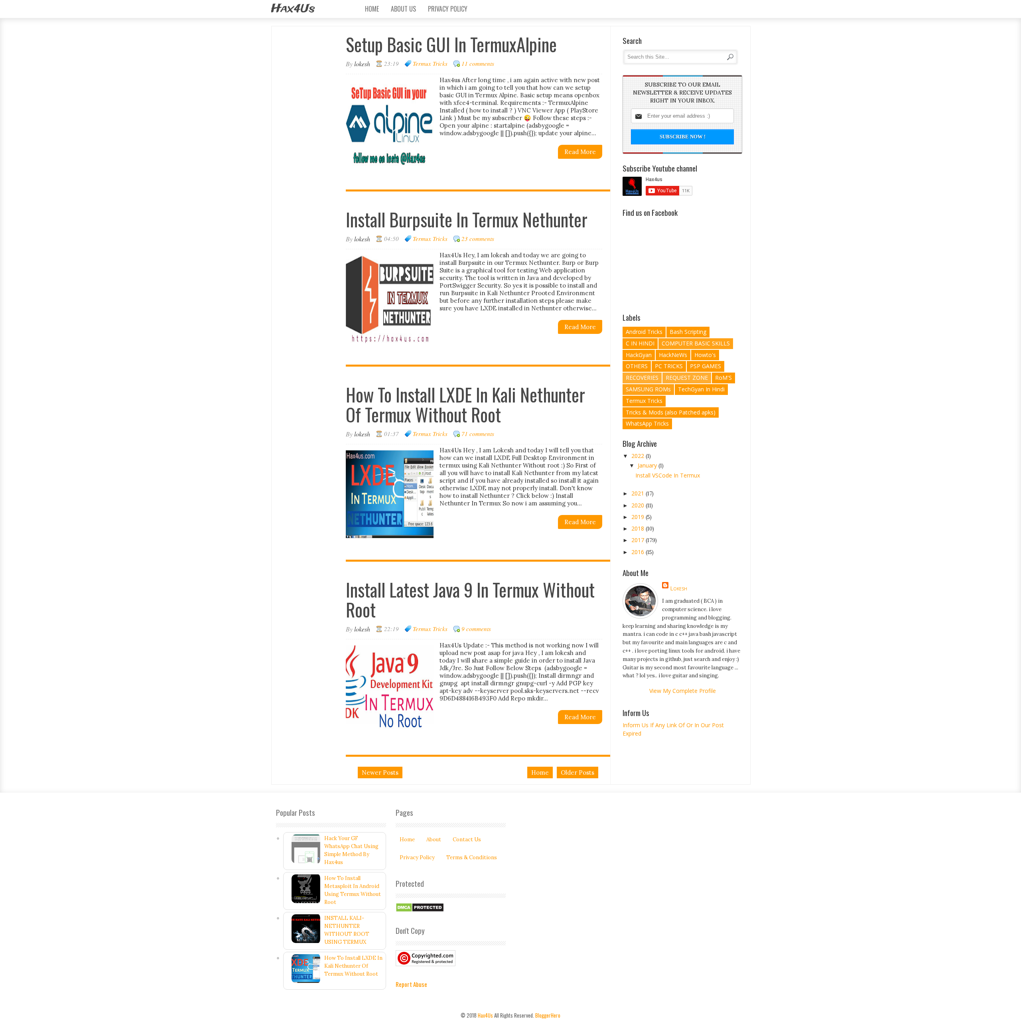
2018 (638, 528)
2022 (638, 456)
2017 (638, 540)
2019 (638, 517)
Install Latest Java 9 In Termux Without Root (470, 599)
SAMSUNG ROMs (648, 389)
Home (372, 9)
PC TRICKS (669, 366)
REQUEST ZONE (687, 377)
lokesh (678, 588)
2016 (638, 552)
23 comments (477, 239)
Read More (580, 152)
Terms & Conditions (471, 857)
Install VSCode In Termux (667, 475)
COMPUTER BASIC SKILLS (696, 343)
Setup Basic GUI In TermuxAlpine (451, 44)
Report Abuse (411, 984)
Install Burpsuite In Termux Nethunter (466, 219)
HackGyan (639, 355)
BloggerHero (547, 1015)
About (433, 839)
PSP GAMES (705, 366)
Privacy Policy (447, 9)
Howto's (705, 355)
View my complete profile (682, 691)
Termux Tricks (430, 63)
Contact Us (467, 839)
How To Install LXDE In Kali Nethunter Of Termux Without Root (465, 404)
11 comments (477, 63)
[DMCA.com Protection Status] (420, 910)
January (648, 465)
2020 (638, 505)
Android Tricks (644, 331)
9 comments (476, 629)
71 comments (477, 434)
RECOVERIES (642, 377)
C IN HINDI (640, 343)
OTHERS (637, 366)
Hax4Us (293, 9)
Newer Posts (380, 772)
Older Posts (577, 772)
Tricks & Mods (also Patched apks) (670, 412)
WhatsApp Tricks (647, 423)
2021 (638, 493)
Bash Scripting (688, 331)
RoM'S (723, 377)
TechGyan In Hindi (701, 389)
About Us (403, 9)
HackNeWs (673, 355)
